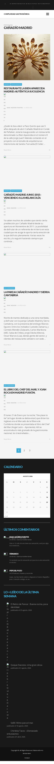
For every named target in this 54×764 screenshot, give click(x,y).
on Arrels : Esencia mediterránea (20, 540)
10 (49, 150)
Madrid (7, 84)
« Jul (6, 516)
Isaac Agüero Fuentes (15, 107)
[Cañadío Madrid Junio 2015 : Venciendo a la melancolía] (23, 171)
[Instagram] (26, 7)
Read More (8, 150)
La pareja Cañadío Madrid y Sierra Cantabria (27, 293)
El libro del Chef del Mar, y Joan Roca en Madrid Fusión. (25, 391)
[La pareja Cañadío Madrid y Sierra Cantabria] (23, 268)
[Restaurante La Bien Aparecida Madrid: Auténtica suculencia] (23, 57)
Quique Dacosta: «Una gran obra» (26, 665)
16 (49, 247)
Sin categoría (9, 288)
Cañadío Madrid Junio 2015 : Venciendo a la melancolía (22, 196)
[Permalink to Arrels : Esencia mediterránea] (15, 537)
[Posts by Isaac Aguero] (5, 208)
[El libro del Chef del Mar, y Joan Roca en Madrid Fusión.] (23, 366)
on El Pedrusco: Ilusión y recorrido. (21, 573)
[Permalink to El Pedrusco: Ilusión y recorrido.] (6, 571)
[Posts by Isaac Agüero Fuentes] (5, 107)
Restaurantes (16, 84)
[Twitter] (30, 7)
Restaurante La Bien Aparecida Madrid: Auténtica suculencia (24, 90)
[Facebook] (18, 7)
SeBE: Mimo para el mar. (22, 722)
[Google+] (22, 7)
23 (47, 502)
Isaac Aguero (11, 208)
